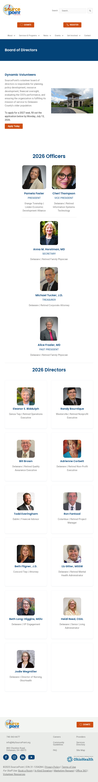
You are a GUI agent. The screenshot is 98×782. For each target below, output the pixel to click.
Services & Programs (28, 35)
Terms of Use (69, 767)
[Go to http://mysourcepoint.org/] (12, 10)
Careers (57, 737)
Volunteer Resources (14, 774)
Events (58, 35)
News (45, 35)
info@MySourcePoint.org (18, 742)
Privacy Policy (52, 767)
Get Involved (72, 35)
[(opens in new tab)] (80, 759)
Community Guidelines (58, 743)
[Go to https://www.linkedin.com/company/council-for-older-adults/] (23, 757)
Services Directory (80, 743)
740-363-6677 (13, 737)
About (10, 35)
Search (55, 10)
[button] (90, 10)
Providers (80, 737)
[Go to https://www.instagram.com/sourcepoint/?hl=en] (14, 757)
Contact (87, 35)
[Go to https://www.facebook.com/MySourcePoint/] (6, 757)
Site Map (80, 750)
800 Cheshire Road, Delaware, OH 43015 (16, 749)
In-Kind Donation (43, 770)
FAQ (55, 750)
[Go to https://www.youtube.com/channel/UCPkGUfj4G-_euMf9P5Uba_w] (31, 757)
